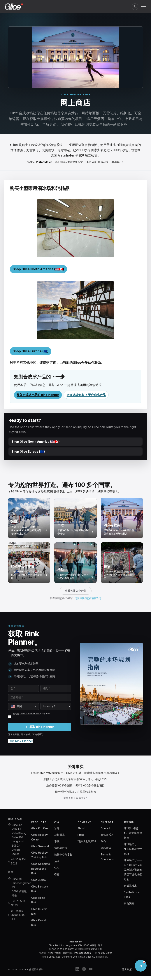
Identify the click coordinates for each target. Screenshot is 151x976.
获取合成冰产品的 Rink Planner (38, 395)
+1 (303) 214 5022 (18, 861)
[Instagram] (84, 969)
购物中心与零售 (63, 854)
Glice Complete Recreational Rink (40, 868)
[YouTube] (90, 969)
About (81, 828)
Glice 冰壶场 (38, 879)
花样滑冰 (59, 834)
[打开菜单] (143, 7)
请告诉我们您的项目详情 (88, 598)
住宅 (56, 867)
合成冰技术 (130, 885)
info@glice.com (83, 952)
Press (81, 834)
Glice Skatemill (40, 846)
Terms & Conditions (30, 713)
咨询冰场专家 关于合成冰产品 (86, 395)
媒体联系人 (107, 834)
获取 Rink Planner (41, 727)
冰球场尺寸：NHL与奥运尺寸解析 (133, 849)
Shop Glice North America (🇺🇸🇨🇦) (38, 269)
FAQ (103, 841)
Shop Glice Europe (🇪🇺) (30, 351)
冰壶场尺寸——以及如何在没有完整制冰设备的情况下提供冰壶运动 (133, 870)
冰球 (56, 828)
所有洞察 (129, 903)
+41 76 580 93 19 (18, 903)
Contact (105, 828)
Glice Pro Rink (39, 828)
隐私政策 (106, 848)
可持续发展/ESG (87, 841)
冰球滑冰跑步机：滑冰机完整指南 (133, 833)
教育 (56, 874)
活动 (56, 861)
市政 (56, 841)
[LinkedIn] (77, 969)
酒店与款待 (60, 848)
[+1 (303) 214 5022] (135, 6)
